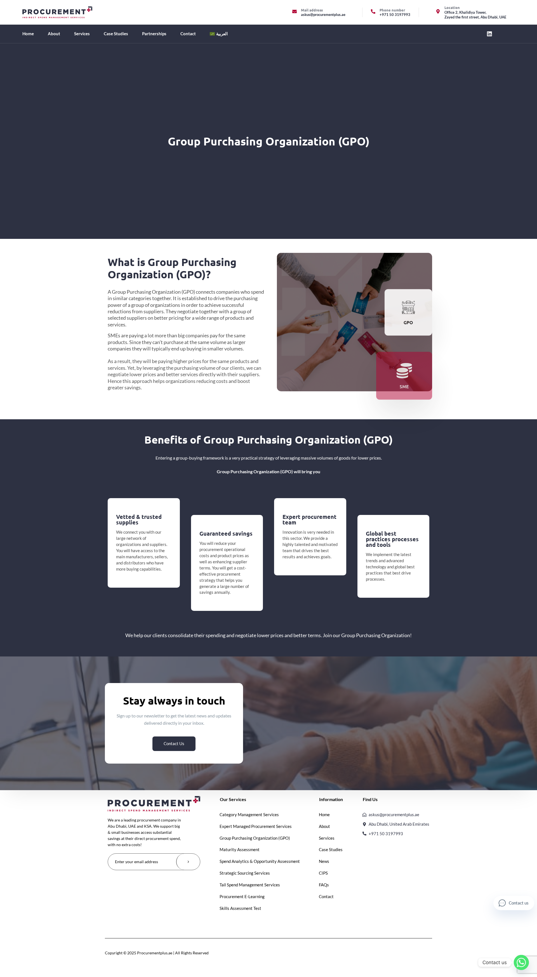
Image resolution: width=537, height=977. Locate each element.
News (324, 861)
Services (82, 33)
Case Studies (116, 33)
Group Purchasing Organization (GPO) (255, 838)
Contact (188, 33)
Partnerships (154, 33)
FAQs (324, 884)
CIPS (323, 872)
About (54, 33)
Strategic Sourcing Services (245, 872)
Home (28, 33)
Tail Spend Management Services (250, 884)
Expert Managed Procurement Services (256, 826)
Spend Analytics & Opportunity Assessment (260, 861)
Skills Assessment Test (240, 908)
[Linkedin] (489, 33)
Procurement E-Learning (242, 896)
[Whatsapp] (521, 962)
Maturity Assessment (240, 849)
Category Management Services (249, 814)
